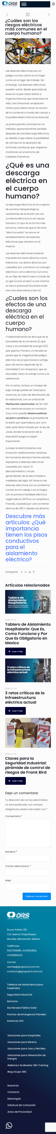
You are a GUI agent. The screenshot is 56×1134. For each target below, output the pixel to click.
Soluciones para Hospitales (24, 1035)
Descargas (14, 1098)
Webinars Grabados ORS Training (27, 1065)
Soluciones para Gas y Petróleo (26, 1048)
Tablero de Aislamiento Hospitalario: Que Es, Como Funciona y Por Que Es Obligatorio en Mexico (28, 634)
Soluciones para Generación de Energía (26, 1057)
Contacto (13, 1092)
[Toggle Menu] (23, 4)
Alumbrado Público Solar (22, 1007)
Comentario (13, 816)
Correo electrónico (18, 866)
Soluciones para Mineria (22, 1042)
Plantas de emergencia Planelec (26, 1014)
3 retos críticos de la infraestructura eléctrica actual (24, 697)
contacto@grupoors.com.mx (24, 971)
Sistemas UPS (15, 1021)
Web (8, 880)
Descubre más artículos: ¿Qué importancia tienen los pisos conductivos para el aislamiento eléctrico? (26, 537)
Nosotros (13, 1085)
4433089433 (14, 955)
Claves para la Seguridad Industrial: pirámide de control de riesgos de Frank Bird (27, 765)
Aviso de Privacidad (19, 1111)
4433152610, (29, 950)
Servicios (12, 1001)
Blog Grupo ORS (16, 1071)
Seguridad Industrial (19, 994)
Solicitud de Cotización (21, 1105)
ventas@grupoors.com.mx (23, 967)
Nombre (11, 852)
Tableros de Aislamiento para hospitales (25, 986)
